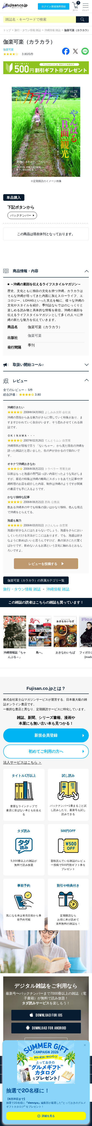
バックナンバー (20, 215)
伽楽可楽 (8, 49)
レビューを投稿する (42, 564)
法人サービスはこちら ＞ (22, 762)
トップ (7, 30)
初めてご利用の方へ (46, 751)
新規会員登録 (46, 735)
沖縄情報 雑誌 (53, 30)
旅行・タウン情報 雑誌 (28, 30)
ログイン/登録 (54, 6)
